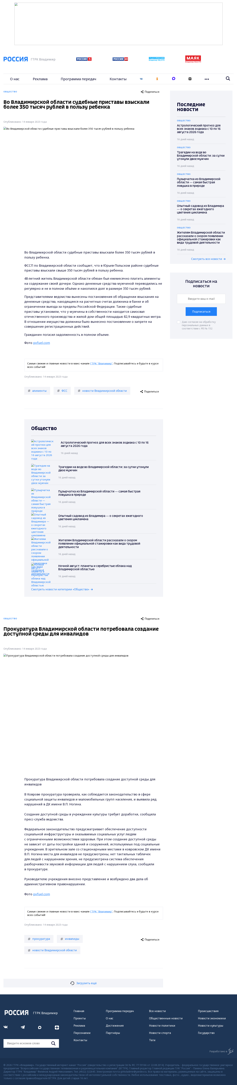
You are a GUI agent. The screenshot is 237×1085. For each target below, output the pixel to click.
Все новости (157, 1011)
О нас (14, 79)
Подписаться (201, 311)
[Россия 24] (120, 60)
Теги (152, 1040)
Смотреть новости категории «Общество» (60, 589)
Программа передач (78, 79)
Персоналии (82, 1033)
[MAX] (173, 78)
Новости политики (162, 1025)
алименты (39, 391)
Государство (206, 1033)
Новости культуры (210, 1025)
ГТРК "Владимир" (101, 363)
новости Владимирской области (104, 391)
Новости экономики (212, 1018)
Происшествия (208, 1011)
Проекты (80, 1018)
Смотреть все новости (206, 259)
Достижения (115, 1025)
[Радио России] (156, 60)
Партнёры (113, 1033)
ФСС (64, 391)
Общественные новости (166, 1018)
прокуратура (41, 939)
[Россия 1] (84, 60)
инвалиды (72, 939)
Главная (79, 1011)
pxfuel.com (41, 343)
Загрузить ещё (86, 983)
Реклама (40, 79)
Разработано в (218, 1051)
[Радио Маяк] (193, 61)
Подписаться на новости (201, 284)
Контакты (118, 79)
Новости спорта (160, 1033)
